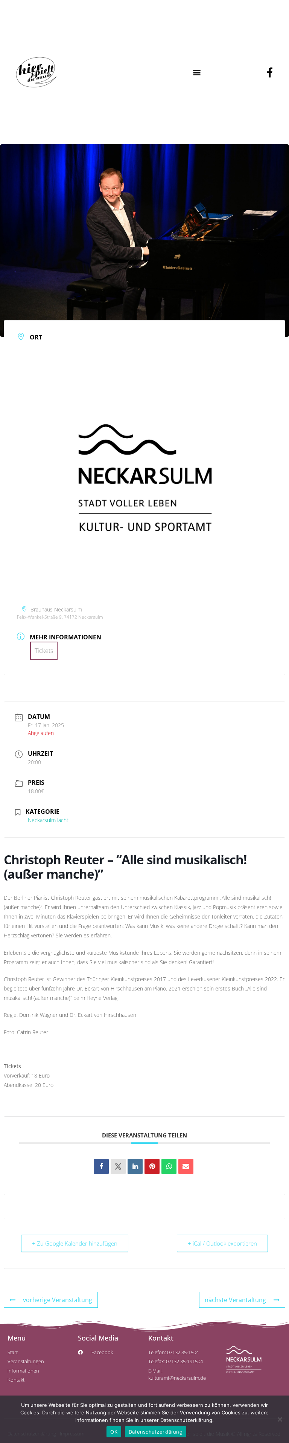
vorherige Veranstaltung (57, 1300)
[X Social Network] (118, 1166)
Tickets (44, 651)
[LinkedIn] (135, 1166)
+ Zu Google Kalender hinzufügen (74, 1243)
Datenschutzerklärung (156, 1432)
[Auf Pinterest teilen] (152, 1166)
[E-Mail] (185, 1166)
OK (113, 1432)
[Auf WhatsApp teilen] (168, 1166)
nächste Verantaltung (235, 1300)
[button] (197, 72)
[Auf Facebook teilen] (101, 1166)
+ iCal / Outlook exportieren (222, 1243)
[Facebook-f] (270, 72)
